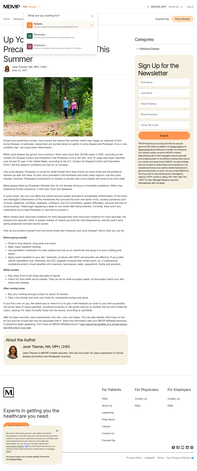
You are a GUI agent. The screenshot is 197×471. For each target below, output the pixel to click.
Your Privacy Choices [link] (178, 457)
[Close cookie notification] (57, 430)
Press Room (108, 419)
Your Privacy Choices (15, 446)
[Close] (92, 16)
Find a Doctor (182, 18)
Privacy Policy (16, 459)
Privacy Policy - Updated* (141, 457)
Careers (106, 426)
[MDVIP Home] (13, 7)
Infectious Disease (149, 48)
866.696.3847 (158, 6)
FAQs (104, 398)
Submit (164, 135)
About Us (107, 405)
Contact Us (108, 433)
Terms (160, 457)
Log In (190, 6)
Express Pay (162, 18)
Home (6, 18)
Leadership (108, 412)
